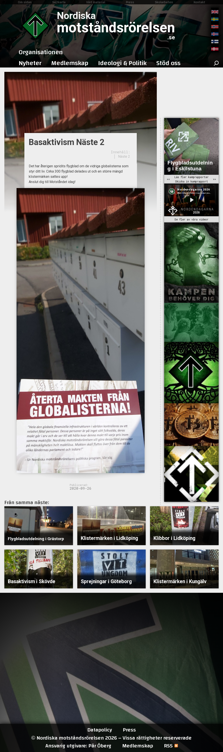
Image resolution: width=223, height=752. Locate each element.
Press (130, 2)
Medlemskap (137, 746)
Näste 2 (124, 156)
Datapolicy (99, 730)
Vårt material (95, 2)
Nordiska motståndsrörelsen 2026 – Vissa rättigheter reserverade (111, 738)
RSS (168, 746)
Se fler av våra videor (191, 219)
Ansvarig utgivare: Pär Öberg (78, 746)
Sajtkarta (59, 2)
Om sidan (25, 2)
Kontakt (199, 2)
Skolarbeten (164, 2)
